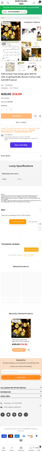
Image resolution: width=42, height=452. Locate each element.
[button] (35, 59)
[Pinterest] (14, 414)
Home (2, 18)
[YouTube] (20, 414)
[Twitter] (26, 414)
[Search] (8, 3)
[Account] (34, 3)
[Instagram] (8, 414)
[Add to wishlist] (28, 349)
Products (9, 18)
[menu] (2, 3)
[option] (11, 41)
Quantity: (4, 105)
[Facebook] (3, 414)
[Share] (39, 116)
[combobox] (34, 221)
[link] (35, 116)
